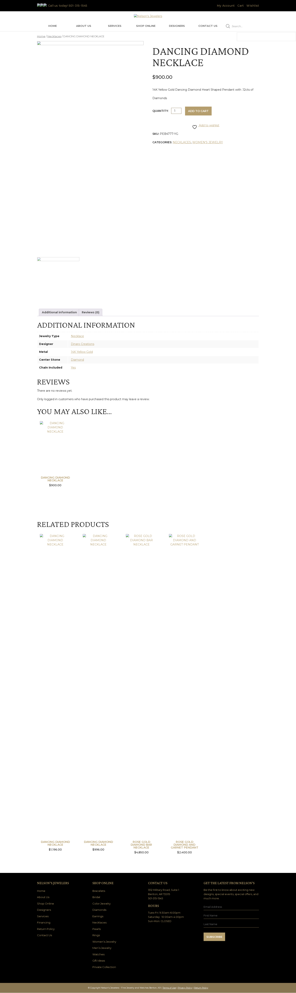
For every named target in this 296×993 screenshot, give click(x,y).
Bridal (96, 897)
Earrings (97, 916)
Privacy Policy (185, 988)
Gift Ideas (98, 960)
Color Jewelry (101, 903)
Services (114, 25)
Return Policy (46, 929)
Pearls (96, 929)
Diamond (77, 359)
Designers (177, 25)
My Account (226, 5)
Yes (73, 367)
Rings (96, 935)
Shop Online (145, 25)
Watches (98, 954)
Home (52, 25)
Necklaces (54, 36)
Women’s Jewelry (104, 941)
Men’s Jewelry (101, 947)
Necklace (77, 336)
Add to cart (198, 111)
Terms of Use (169, 988)
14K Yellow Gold (82, 352)
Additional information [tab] (59, 312)
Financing (43, 922)
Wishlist (252, 5)
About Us (83, 25)
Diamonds (99, 909)
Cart (240, 5)
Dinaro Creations (82, 344)
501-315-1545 (78, 5)
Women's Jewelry (207, 142)
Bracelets (98, 890)
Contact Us (207, 25)
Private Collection (104, 967)
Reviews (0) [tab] (90, 312)
